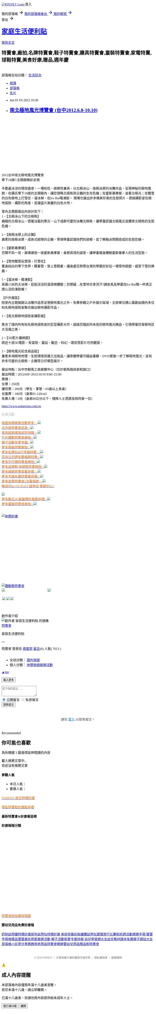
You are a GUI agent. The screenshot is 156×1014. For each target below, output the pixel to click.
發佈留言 (8, 704)
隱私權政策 (100, 957)
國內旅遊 (33, 660)
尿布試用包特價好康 (45, 934)
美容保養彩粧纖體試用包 (79, 934)
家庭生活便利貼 (24, 31)
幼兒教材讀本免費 (120, 939)
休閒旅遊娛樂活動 (40, 665)
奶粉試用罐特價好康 (16, 934)
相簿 (13, 83)
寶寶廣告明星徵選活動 (34, 939)
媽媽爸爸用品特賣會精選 (45, 944)
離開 (23, 1006)
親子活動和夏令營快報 (67, 939)
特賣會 (6, 625)
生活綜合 (34, 75)
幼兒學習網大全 (95, 939)
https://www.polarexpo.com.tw (21, 406)
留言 (36, 648)
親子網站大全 (143, 939)
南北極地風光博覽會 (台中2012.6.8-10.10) (54, 110)
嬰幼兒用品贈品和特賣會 (81, 944)
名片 (13, 93)
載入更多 (8, 679)
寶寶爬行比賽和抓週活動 (114, 934)
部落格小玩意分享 (15, 944)
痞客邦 (27, 648)
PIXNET (47, 957)
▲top (5, 672)
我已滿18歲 (10, 1006)
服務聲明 (116, 957)
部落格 (15, 88)
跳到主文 (8, 42)
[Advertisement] (32, 142)
